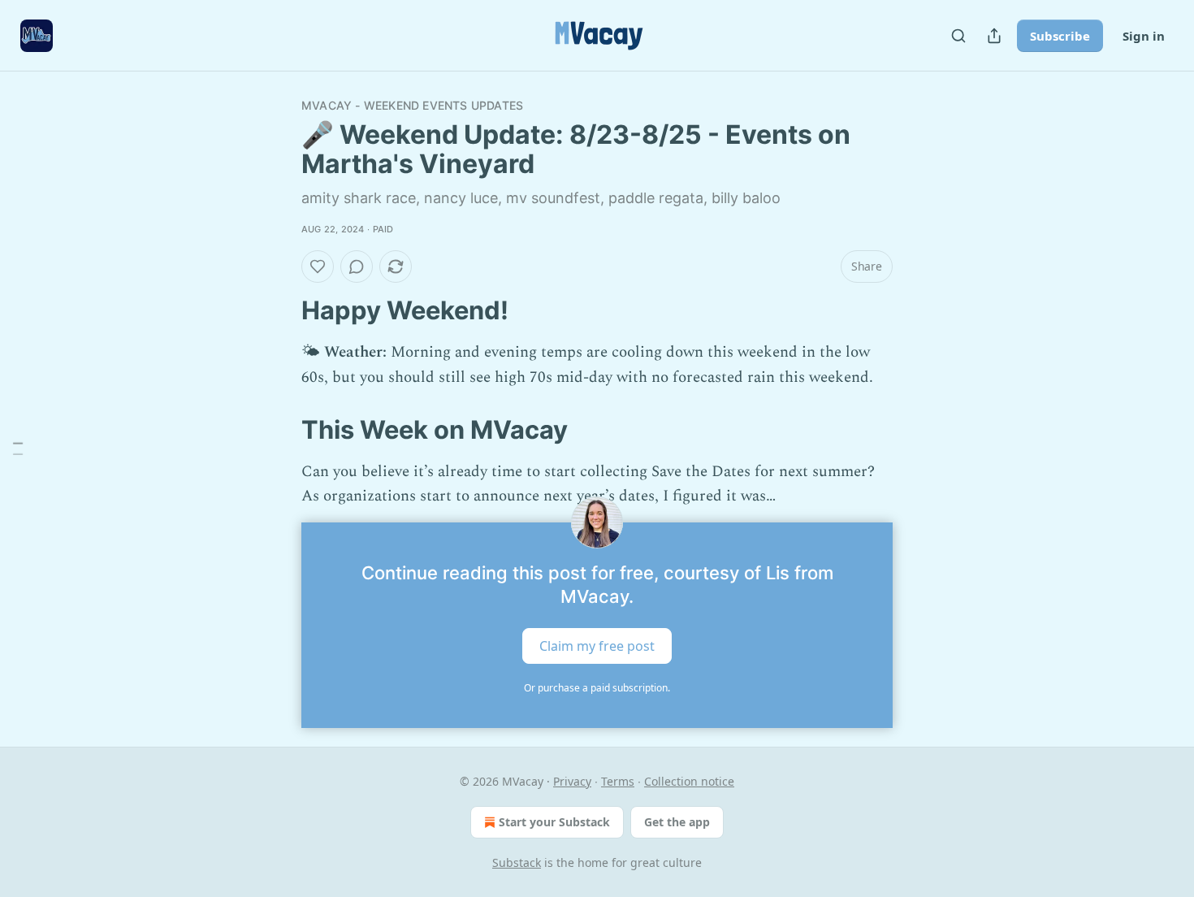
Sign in (1144, 36)
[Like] (317, 266)
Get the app (677, 822)
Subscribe (1060, 36)
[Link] (279, 310)
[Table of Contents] (17, 449)
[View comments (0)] (356, 266)
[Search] (958, 36)
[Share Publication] (994, 36)
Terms (617, 781)
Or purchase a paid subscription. (597, 688)
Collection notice (689, 781)
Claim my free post (597, 645)
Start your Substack (554, 822)
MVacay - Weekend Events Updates (412, 105)
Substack (516, 862)
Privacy (572, 781)
